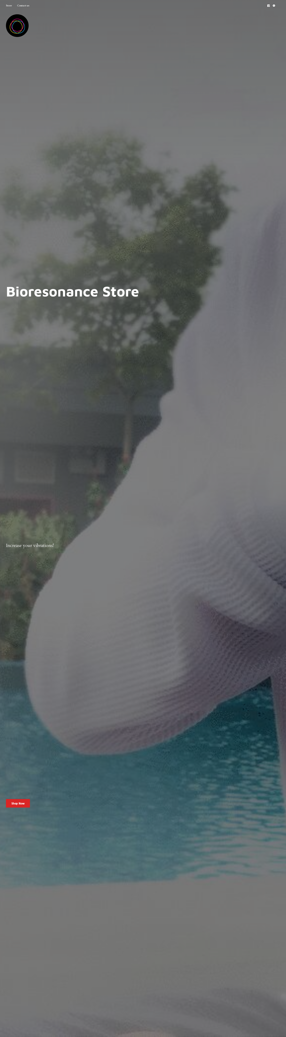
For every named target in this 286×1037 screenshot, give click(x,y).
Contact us (23, 5)
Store (9, 5)
